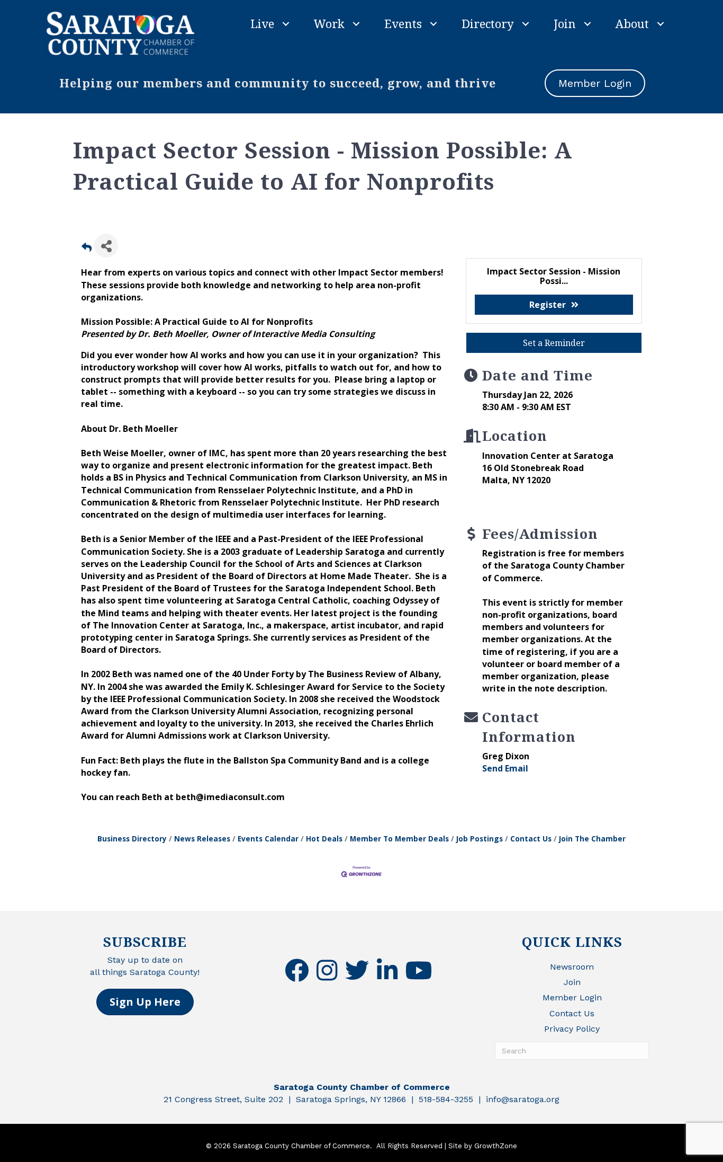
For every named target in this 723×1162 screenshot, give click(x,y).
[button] (145, 1002)
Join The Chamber (592, 838)
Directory (488, 23)
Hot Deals (324, 838)
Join (565, 23)
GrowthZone (495, 1146)
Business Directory (132, 838)
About (632, 23)
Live (262, 23)
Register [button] (547, 305)
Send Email (505, 768)
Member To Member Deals (399, 838)
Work (329, 23)
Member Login (572, 997)
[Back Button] (87, 249)
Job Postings (479, 838)
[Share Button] (106, 246)
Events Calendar (268, 838)
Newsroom (572, 967)
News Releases (202, 838)
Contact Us (531, 838)
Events (403, 23)
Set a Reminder (554, 343)
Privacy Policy (572, 1029)
